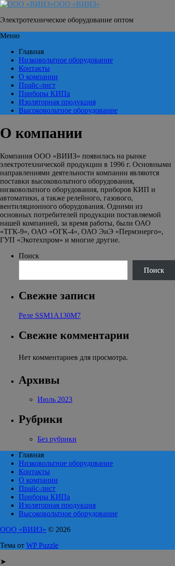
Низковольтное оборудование (66, 60)
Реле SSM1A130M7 (50, 315)
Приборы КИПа (44, 93)
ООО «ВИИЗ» (77, 4)
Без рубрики (57, 439)
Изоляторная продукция (57, 102)
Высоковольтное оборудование (68, 110)
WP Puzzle (42, 545)
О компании (38, 77)
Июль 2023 (54, 399)
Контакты (34, 68)
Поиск (29, 256)
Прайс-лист (37, 85)
